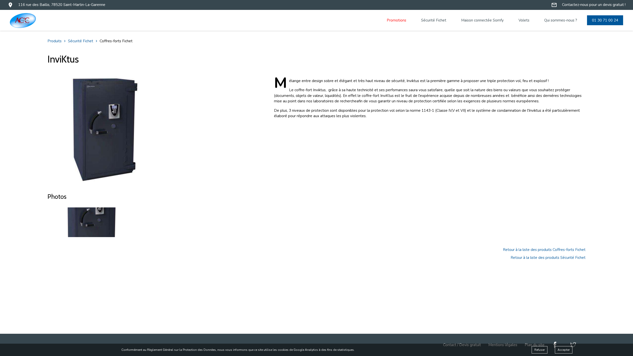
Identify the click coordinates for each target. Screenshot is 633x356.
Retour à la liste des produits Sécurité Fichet (548, 257)
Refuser (539, 350)
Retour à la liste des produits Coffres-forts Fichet (544, 249)
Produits (54, 41)
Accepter (564, 350)
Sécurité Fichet (80, 41)
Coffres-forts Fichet (116, 41)
